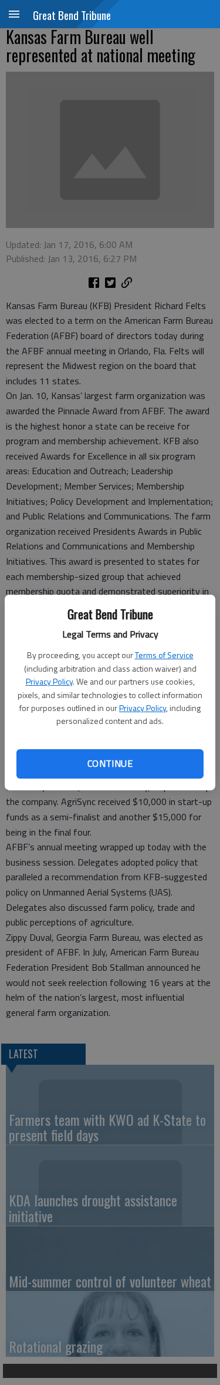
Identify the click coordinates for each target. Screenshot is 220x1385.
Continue (110, 763)
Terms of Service (164, 655)
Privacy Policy (49, 681)
